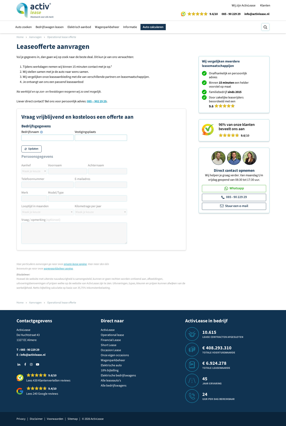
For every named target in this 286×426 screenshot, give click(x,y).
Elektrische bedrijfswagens (118, 375)
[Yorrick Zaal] (234, 158)
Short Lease (108, 345)
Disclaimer (36, 419)
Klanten (265, 5)
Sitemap (73, 419)
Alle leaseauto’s (111, 380)
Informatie (130, 27)
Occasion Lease (111, 350)
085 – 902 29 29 (96, 101)
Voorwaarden (55, 419)
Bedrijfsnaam (30, 132)
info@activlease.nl (256, 14)
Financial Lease (111, 340)
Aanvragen (35, 37)
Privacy (21, 419)
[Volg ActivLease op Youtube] (37, 364)
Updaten (33, 149)
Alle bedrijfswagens (113, 385)
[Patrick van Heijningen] (218, 158)
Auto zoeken (23, 27)
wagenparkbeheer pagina (58, 269)
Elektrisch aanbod (79, 27)
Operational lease (112, 335)
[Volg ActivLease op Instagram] (31, 364)
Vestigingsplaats (85, 132)
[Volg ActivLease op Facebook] (25, 364)
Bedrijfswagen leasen (50, 27)
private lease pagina (75, 264)
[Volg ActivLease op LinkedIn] (19, 364)
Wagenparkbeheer (107, 27)
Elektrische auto (111, 365)
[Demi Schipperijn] (250, 158)
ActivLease (108, 330)
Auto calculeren (153, 27)
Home (20, 37)
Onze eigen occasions (115, 355)
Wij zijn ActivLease (243, 5)
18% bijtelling (109, 370)
